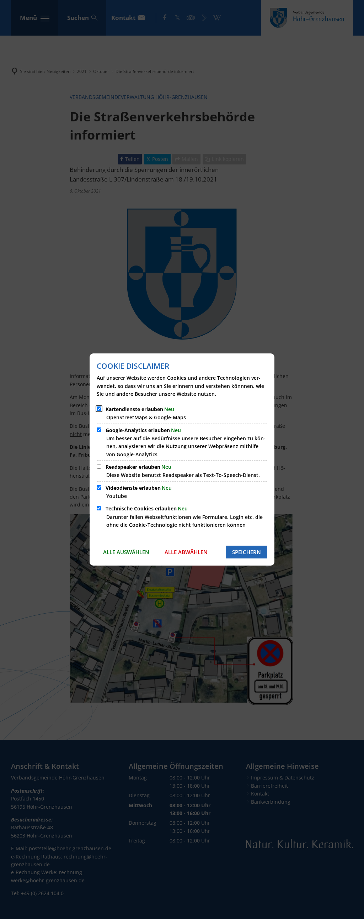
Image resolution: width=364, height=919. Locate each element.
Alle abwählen (186, 552)
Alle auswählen (126, 552)
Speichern (246, 552)
